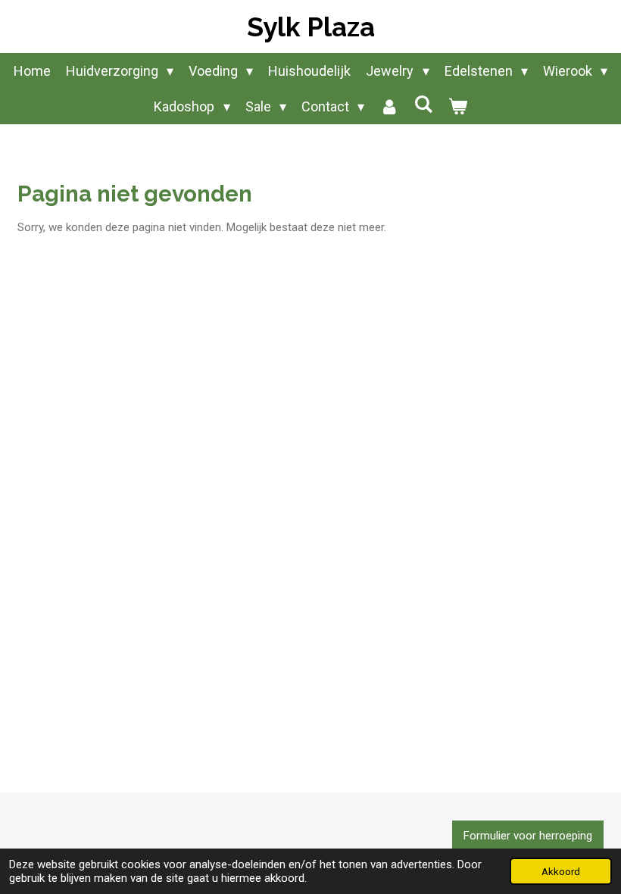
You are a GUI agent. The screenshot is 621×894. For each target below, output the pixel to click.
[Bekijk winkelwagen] (457, 106)
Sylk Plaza (311, 26)
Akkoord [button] (560, 871)
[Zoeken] (423, 104)
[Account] (389, 106)
